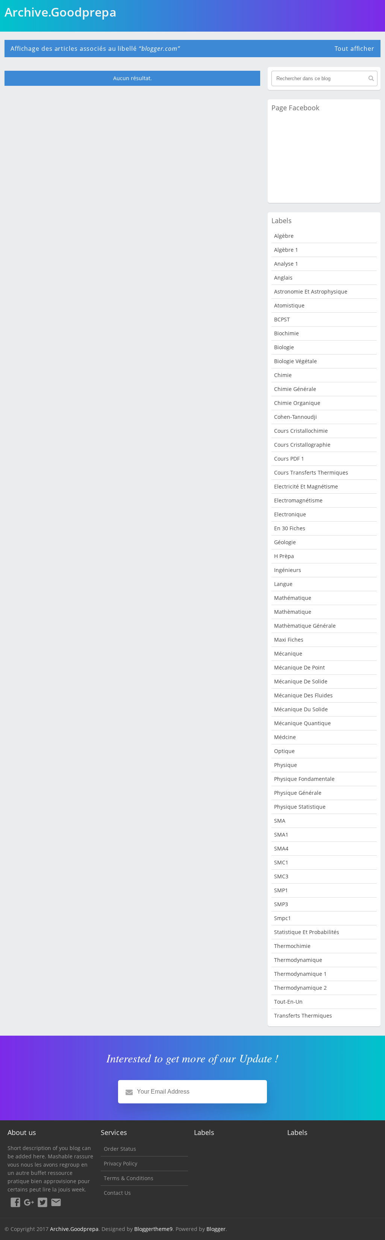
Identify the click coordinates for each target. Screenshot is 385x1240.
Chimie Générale (295, 389)
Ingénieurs (287, 570)
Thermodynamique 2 (300, 987)
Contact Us (117, 1192)
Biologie (284, 347)
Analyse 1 (286, 263)
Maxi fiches (288, 639)
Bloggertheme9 (153, 1228)
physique (285, 764)
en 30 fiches (289, 528)
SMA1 (281, 834)
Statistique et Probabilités (306, 932)
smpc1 (282, 918)
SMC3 (281, 876)
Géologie (285, 542)
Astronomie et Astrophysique (310, 291)
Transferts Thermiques (303, 1015)
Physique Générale (297, 792)
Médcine (285, 737)
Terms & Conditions (128, 1178)
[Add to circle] (29, 1203)
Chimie (283, 375)
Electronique (290, 514)
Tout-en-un (288, 1001)
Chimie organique (297, 402)
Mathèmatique (292, 611)
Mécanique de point (299, 667)
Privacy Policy (120, 1163)
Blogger (216, 1228)
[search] (371, 78)
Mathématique (292, 597)
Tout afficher (354, 48)
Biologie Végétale (295, 361)
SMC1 (281, 862)
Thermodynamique (298, 959)
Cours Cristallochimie (301, 430)
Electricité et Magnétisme (306, 486)
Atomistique (289, 305)
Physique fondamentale (304, 778)
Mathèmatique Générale (305, 625)
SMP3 (281, 904)
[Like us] (15, 1203)
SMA (279, 820)
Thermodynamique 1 (300, 973)
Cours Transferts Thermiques (311, 472)
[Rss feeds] (56, 1203)
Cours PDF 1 (289, 458)
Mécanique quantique (302, 723)
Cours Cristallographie (302, 444)
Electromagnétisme (298, 500)
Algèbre (284, 235)
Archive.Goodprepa (74, 1228)
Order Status (120, 1148)
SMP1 (281, 890)
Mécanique (288, 653)
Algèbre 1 (286, 249)
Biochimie (286, 333)
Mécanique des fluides (303, 695)
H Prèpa (284, 556)
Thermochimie (292, 945)
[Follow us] (42, 1203)
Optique (284, 751)
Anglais (283, 277)
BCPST (282, 319)
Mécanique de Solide (300, 681)
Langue (283, 583)
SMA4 (281, 848)
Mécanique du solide (301, 709)
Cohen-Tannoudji (295, 416)
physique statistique (300, 806)
